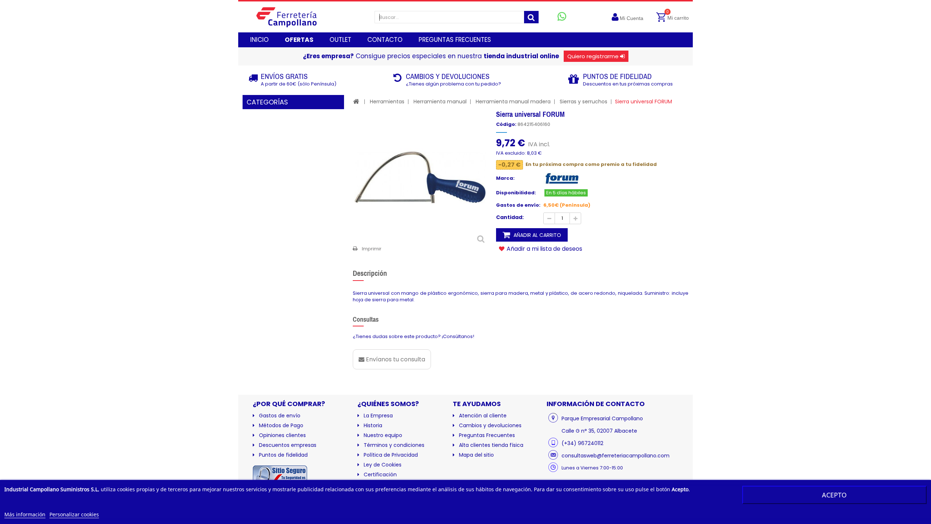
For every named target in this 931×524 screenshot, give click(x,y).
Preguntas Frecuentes (487, 435)
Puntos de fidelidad (283, 454)
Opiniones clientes (282, 435)
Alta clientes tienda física (491, 445)
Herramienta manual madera (513, 101)
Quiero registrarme (593, 56)
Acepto (834, 495)
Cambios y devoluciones (490, 425)
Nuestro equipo (383, 435)
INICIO (259, 39)
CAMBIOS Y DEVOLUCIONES (448, 76)
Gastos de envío (279, 415)
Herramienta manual (440, 101)
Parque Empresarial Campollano (602, 418)
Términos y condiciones (394, 445)
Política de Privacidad (391, 454)
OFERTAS (299, 39)
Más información (24, 514)
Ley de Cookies (382, 464)
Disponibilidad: (516, 193)
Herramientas (387, 101)
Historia (373, 425)
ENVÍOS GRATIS (284, 76)
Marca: (505, 178)
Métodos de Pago (281, 425)
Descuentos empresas (287, 445)
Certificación (380, 474)
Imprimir (371, 248)
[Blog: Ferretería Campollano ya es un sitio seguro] (280, 477)
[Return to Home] (356, 101)
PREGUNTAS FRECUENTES (455, 39)
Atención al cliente (483, 415)
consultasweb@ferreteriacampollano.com (616, 455)
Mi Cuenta (631, 18)
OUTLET (340, 39)
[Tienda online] (292, 17)
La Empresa (378, 415)
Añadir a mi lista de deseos (543, 248)
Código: (506, 124)
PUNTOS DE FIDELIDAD (617, 76)
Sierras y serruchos (583, 101)
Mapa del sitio (476, 454)
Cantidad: (510, 217)
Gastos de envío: (518, 205)
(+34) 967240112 (582, 443)
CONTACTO (385, 39)
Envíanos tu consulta (394, 359)
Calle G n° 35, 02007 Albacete (599, 430)
